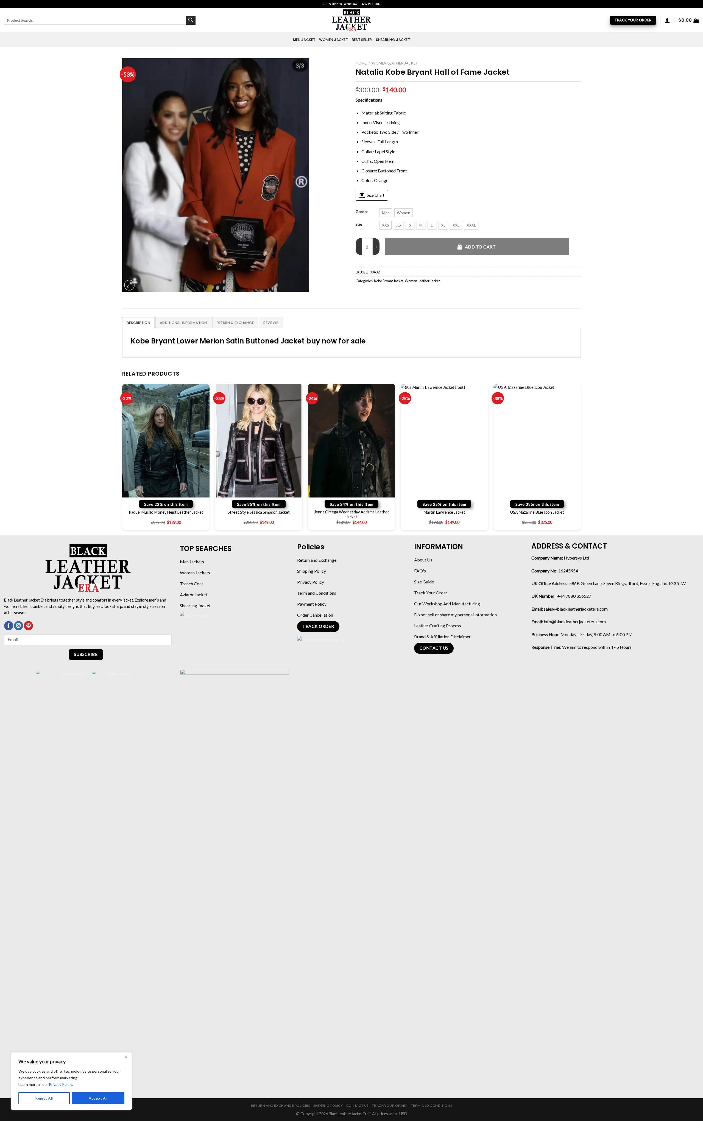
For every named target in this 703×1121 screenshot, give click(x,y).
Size (359, 225)
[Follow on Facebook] (8, 625)
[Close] (126, 1057)
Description (138, 322)
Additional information (183, 322)
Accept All (98, 1098)
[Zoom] (129, 285)
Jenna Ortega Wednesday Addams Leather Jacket (351, 514)
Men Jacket (304, 39)
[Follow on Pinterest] (28, 625)
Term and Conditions (431, 1105)
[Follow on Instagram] (18, 625)
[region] (71, 1081)
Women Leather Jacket (395, 63)
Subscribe (85, 654)
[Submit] (190, 20)
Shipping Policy (328, 1105)
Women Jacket (333, 39)
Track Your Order (390, 1105)
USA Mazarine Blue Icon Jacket (537, 512)
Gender (362, 212)
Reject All (44, 1098)
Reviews (270, 322)
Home (361, 63)
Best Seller (362, 39)
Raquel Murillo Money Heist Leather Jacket (166, 512)
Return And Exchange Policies (280, 1105)
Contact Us (357, 1105)
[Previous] (122, 459)
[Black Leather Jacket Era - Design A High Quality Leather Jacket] (351, 20)
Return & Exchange (235, 322)
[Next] (580, 459)
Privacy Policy (60, 1084)
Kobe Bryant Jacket (388, 281)
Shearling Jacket (393, 39)
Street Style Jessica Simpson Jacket (259, 512)
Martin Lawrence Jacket (444, 512)
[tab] (138, 322)
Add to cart (480, 246)
